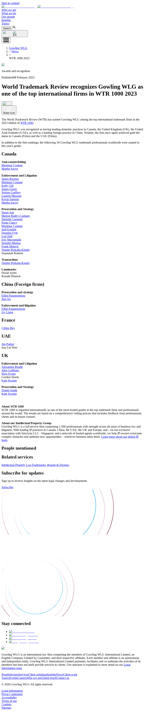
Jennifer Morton (11, 243)
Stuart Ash (8, 212)
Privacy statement (12, 694)
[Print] (7, 103)
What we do (9, 13)
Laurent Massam (11, 195)
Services (23, 674)
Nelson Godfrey (11, 192)
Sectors (14, 674)
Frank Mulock (10, 246)
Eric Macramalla (11, 239)
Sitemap (6, 707)
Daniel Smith (9, 390)
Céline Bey (8, 328)
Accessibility (9, 697)
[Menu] (6, 40)
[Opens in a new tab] (22, 631)
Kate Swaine (9, 380)
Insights (6, 20)
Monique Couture (12, 165)
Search (7, 28)
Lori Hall (7, 236)
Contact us (62, 678)
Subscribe (7, 487)
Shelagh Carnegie (12, 219)
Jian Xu (6, 299)
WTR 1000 (26, 122)
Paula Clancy (9, 222)
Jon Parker (8, 344)
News (15, 51)
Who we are (9, 10)
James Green (9, 189)
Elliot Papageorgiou (13, 295)
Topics (5, 23)
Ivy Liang (7, 312)
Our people (8, 16)
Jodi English (9, 229)
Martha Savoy (10, 168)
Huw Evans (9, 373)
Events (13, 678)
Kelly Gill (7, 185)
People (6, 674)
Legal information (12, 690)
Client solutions (37, 674)
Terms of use (9, 701)
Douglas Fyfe (10, 232)
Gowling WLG (18, 48)
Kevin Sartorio (10, 199)
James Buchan (10, 178)
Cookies (6, 704)
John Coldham (10, 370)
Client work (70, 674)
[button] (38, 6)
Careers (22, 678)
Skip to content (10, 3)
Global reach (48, 678)
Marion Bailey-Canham (16, 215)
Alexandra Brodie (12, 367)
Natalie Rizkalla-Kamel (15, 249)
